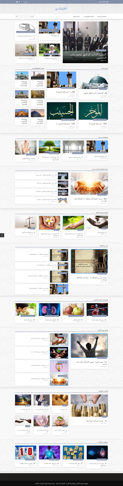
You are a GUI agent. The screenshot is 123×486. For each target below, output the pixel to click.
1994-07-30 (103, 366)
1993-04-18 (45, 411)
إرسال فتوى (76, 16)
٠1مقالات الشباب (30, 154)
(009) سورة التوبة (102, 358)
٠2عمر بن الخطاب (102, 273)
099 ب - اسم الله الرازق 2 (65, 92)
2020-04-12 (32, 60)
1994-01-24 (54, 267)
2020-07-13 (103, 467)
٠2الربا (104, 416)
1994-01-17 (46, 256)
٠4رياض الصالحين (102, 194)
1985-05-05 (103, 203)
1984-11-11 (56, 237)
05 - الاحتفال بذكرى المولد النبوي (95, 93)
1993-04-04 (103, 423)
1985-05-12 (54, 177)
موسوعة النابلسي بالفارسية (40, 121)
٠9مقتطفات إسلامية (102, 459)
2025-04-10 (56, 60)
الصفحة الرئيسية (101, 16)
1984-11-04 (79, 237)
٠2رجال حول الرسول (77, 153)
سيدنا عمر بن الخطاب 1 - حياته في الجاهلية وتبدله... (92, 278)
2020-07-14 (79, 465)
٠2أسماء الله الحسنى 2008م (68, 87)
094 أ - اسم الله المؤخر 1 (98, 123)
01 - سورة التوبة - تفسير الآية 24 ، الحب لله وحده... (92, 363)
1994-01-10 (103, 282)
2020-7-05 (103, 60)
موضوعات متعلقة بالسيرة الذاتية (51, 54)
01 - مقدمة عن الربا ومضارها (97, 420)
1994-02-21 (46, 290)
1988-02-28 (54, 201)
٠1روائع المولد (103, 89)
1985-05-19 (54, 185)
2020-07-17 (32, 465)
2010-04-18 (32, 160)
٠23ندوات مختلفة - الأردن (29, 54)
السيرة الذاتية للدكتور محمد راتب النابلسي (88, 55)
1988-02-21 (54, 193)
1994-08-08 (46, 380)
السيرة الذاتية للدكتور (101, 50)
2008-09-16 (56, 37)
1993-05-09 (45, 433)
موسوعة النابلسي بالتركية (24, 121)
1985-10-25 (79, 321)
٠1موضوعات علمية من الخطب (99, 316)
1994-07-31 (46, 340)
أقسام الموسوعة (89, 16)
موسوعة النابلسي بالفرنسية (23, 83)
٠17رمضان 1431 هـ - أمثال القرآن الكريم (25, 32)
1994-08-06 (46, 354)
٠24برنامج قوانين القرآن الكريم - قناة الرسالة (47, 30)
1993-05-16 (27, 433)
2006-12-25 (56, 160)
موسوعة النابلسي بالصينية (24, 102)
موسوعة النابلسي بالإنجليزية (39, 83)
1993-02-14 (32, 234)
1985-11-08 (32, 321)
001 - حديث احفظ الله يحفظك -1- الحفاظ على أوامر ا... (90, 199)
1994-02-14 (46, 277)
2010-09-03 (32, 39)
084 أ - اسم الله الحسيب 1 (65, 123)
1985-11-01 (56, 321)
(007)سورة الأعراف (54, 153)
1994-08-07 (46, 367)
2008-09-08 (103, 158)
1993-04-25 (27, 411)
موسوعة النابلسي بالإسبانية (40, 102)
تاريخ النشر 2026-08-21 (103, 127)
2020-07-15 (56, 465)
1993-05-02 (64, 433)
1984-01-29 (103, 234)
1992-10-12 (79, 159)
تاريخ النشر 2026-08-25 (103, 96)
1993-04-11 (64, 411)
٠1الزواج (104, 228)
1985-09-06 (103, 321)
